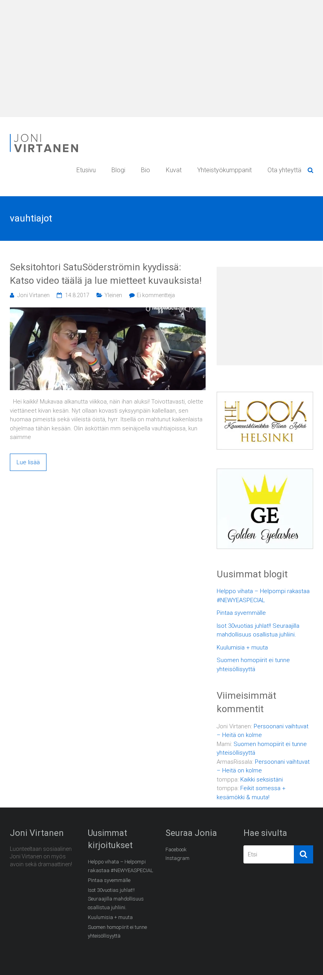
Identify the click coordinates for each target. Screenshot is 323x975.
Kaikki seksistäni (261, 779)
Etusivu (86, 170)
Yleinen (113, 295)
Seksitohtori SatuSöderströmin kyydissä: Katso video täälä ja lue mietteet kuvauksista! (106, 274)
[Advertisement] (161, 59)
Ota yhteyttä (284, 170)
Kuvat (174, 170)
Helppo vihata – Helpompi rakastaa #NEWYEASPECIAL (263, 596)
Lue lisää (28, 462)
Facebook (176, 849)
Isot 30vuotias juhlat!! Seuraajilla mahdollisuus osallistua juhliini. (258, 630)
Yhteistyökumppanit (224, 170)
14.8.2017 (77, 295)
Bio (145, 170)
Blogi (118, 170)
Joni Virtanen (33, 295)
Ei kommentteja (156, 295)
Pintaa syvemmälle (241, 612)
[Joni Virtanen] (45, 135)
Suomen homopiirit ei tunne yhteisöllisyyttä (253, 665)
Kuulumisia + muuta (242, 647)
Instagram (177, 858)
